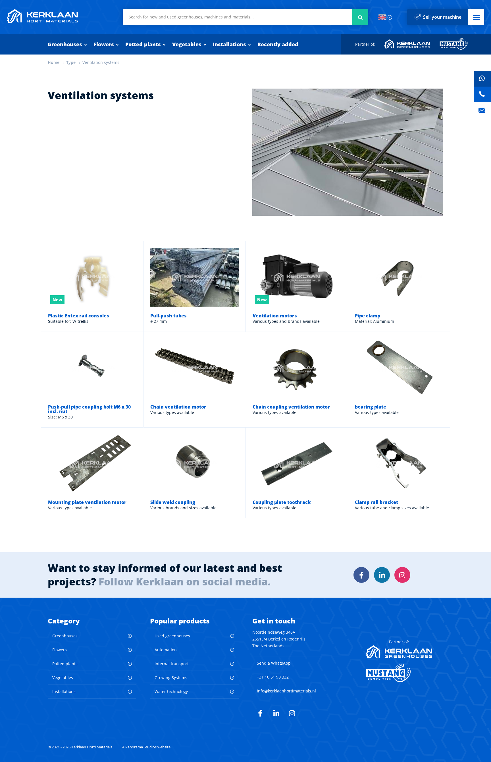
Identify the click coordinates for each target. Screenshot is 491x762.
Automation (166, 649)
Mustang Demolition (454, 44)
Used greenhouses (172, 636)
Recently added (277, 44)
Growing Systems (171, 677)
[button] (476, 17)
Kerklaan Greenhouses (407, 44)
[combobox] (245, 17)
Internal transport (172, 663)
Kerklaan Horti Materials (42, 16)
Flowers (103, 44)
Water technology (171, 691)
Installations (229, 44)
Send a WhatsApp (274, 663)
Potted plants (143, 44)
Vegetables (186, 44)
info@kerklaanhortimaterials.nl (286, 691)
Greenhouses (65, 44)
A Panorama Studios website (146, 747)
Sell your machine (442, 17)
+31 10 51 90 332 (273, 677)
